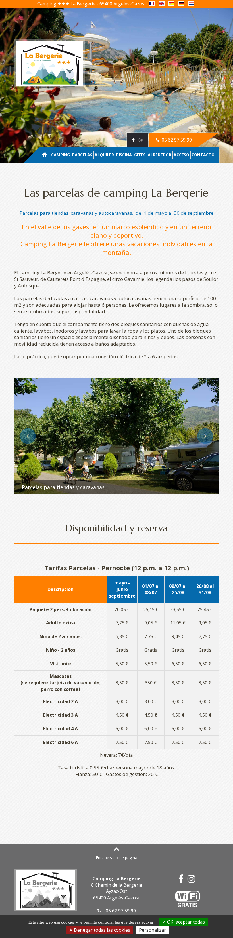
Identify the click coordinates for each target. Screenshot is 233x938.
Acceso (181, 154)
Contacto (203, 154)
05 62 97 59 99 (176, 140)
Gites (139, 154)
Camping (60, 154)
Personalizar (152, 930)
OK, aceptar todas (185, 922)
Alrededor (159, 154)
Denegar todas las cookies (101, 930)
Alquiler (104, 154)
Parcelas (82, 154)
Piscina (124, 154)
